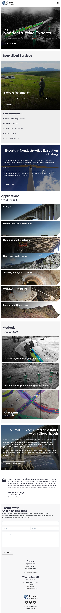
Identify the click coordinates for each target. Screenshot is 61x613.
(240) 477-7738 (30, 587)
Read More (9, 104)
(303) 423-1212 (30, 571)
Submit (7, 552)
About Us (10, 184)
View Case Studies (14, 464)
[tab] (16, 118)
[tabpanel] (30, 85)
